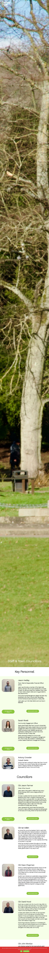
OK (21, 951)
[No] (47, 949)
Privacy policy (26, 951)
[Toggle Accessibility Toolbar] (2, 8)
